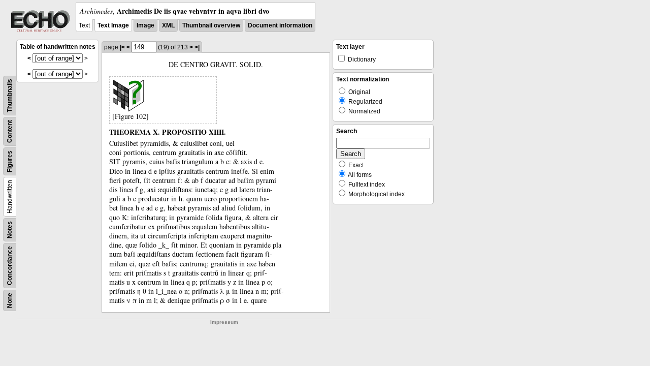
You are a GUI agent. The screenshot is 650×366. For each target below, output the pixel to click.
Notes (9, 229)
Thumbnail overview (211, 25)
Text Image (113, 25)
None (9, 300)
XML (168, 25)
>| (197, 47)
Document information (280, 25)
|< (122, 47)
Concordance (9, 265)
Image (145, 25)
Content (9, 131)
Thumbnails (9, 95)
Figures (9, 161)
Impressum (224, 322)
